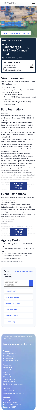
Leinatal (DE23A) (11, 291)
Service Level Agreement (12, 384)
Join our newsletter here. (17, 344)
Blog (5, 372)
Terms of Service (9, 382)
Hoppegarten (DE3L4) (13, 303)
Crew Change (7, 356)
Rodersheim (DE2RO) (12, 297)
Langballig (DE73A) (12, 315)
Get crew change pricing (16, 33)
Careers (7, 370)
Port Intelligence (8, 354)
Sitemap (6, 377)
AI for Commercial (9, 361)
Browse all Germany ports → (24, 271)
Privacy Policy (8, 379)
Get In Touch (8, 391)
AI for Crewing (8, 358)
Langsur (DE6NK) (11, 309)
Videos (6, 375)
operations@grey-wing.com (12, 393)
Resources (6, 367)
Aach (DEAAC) (10, 322)
